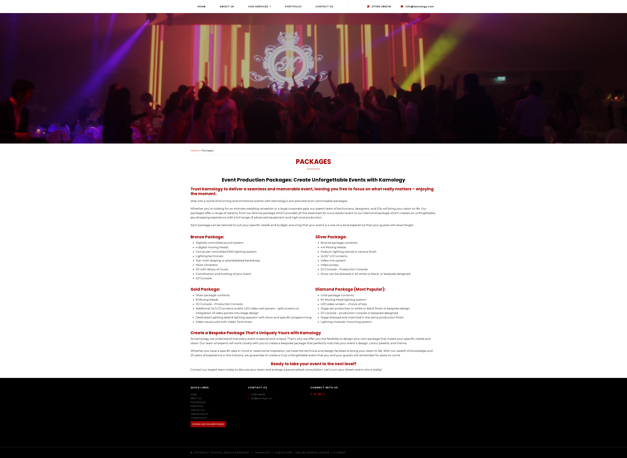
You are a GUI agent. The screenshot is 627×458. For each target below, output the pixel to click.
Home (202, 6)
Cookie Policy (199, 418)
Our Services (258, 6)
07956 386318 (381, 6)
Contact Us (324, 6)
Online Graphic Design (312, 452)
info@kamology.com (419, 6)
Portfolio (293, 6)
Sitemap (340, 452)
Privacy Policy (199, 414)
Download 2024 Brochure (208, 424)
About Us (227, 6)
